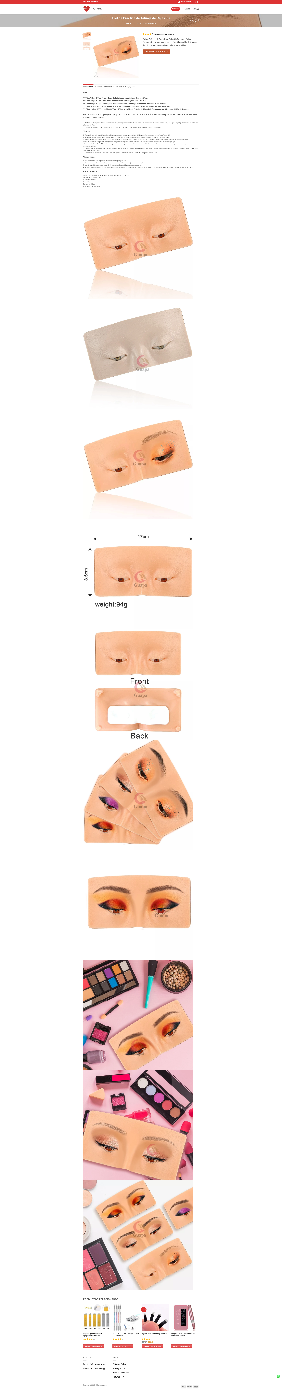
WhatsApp (100, 1368)
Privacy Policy (119, 1368)
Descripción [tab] (88, 87)
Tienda (99, 9)
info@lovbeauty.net (96, 1364)
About (93, 1368)
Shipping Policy (119, 1364)
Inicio (129, 23)
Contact (86, 1368)
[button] (185, 2)
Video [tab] (135, 87)
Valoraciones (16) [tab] (123, 87)
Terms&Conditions (121, 1373)
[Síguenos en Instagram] (195, 2)
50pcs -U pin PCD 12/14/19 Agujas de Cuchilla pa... (94, 1334)
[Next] (136, 54)
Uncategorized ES (146, 23)
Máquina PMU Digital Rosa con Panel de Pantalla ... (183, 1334)
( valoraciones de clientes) (163, 34)
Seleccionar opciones (152, 1346)
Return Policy (118, 1377)
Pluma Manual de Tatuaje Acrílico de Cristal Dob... (125, 1334)
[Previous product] (197, 20)
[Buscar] (94, 9)
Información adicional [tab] (104, 87)
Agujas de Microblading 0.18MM (154, 1334)
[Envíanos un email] (197, 2)
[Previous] (97, 54)
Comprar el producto (156, 52)
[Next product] (192, 20)
